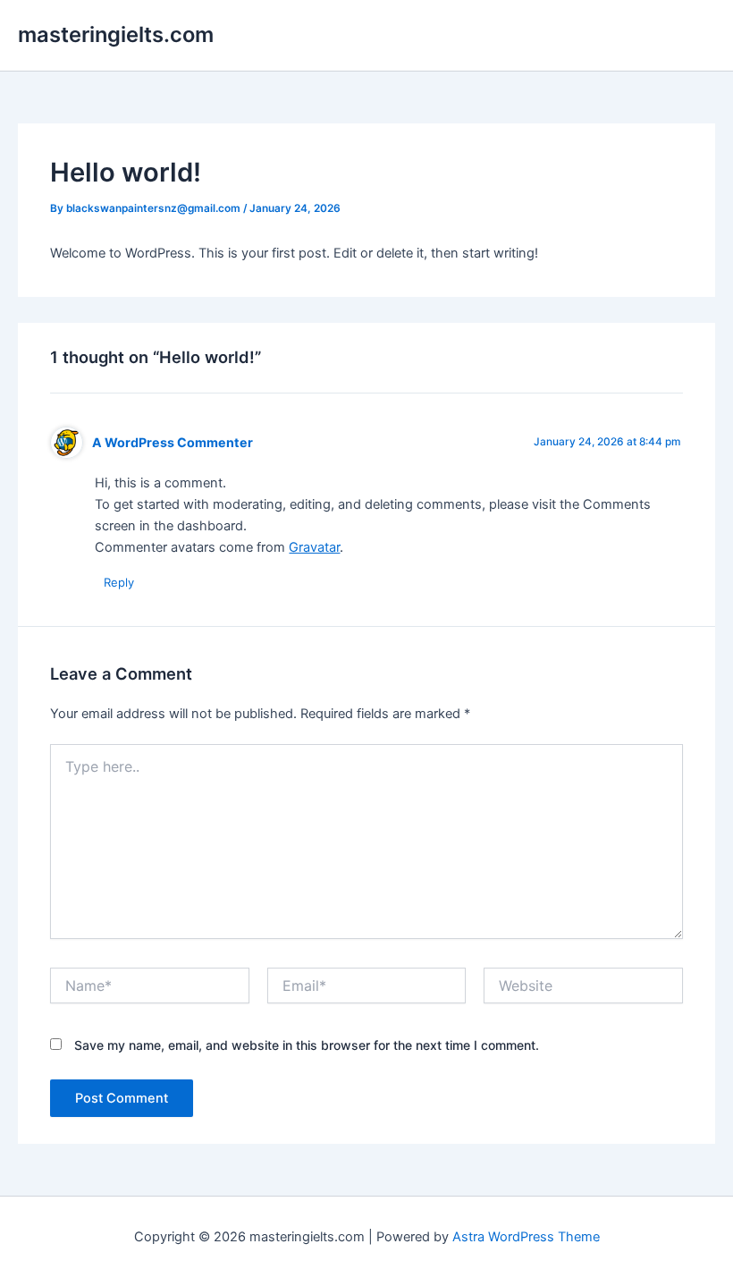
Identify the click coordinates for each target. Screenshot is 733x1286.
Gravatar (314, 547)
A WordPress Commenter (172, 442)
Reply (119, 582)
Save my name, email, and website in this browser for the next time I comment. (306, 1045)
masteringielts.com (116, 34)
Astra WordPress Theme (526, 1237)
